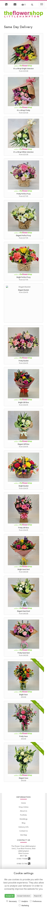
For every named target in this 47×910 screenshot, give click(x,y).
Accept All (9, 896)
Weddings (24, 819)
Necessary (13, 901)
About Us (23, 811)
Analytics (24, 901)
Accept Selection (23, 896)
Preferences (37, 901)
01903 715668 (22, 858)
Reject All (37, 896)
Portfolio (23, 815)
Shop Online (23, 807)
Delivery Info (24, 827)
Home (23, 803)
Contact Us (23, 831)
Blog (23, 823)
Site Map (23, 835)
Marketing (25, 905)
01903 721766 (22, 863)
